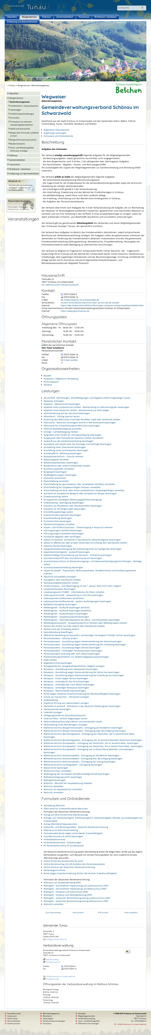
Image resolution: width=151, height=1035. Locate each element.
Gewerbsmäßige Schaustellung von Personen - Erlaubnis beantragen (78, 555)
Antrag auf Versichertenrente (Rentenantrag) (66, 814)
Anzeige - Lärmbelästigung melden (61, 431)
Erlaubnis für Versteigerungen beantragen (65, 508)
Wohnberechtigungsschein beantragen (63, 777)
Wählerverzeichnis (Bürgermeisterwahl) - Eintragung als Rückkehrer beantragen (83, 727)
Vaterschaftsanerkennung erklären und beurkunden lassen (73, 721)
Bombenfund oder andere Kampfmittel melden (67, 465)
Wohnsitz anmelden (53, 792)
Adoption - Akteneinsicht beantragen (62, 404)
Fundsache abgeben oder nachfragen (62, 536)
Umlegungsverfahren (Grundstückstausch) (65, 715)
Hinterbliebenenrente (54, 839)
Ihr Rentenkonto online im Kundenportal (64, 845)
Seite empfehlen (131, 912)
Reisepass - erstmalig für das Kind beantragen (67, 681)
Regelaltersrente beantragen (58, 663)
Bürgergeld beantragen (55, 471)
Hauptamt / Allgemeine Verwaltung (61, 378)
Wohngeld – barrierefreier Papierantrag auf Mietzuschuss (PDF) (75, 888)
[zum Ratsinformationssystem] (21, 212)
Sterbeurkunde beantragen (57, 709)
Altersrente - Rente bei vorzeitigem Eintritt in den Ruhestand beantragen (80, 422)
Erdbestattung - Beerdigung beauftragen (64, 502)
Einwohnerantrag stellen (56, 496)
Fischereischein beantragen (57, 521)
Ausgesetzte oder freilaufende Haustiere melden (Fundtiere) (73, 438)
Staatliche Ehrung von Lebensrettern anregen (66, 703)
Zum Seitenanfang (53, 912)
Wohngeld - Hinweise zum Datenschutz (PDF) (66, 891)
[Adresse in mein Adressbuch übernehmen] (129, 953)
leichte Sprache (13, 1023)
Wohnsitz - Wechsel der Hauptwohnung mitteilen (68, 783)
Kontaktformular (52, 979)
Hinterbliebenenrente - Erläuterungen (62, 842)
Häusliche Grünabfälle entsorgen (60, 576)
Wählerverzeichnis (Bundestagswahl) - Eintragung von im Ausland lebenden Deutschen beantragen (93, 740)
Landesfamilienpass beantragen (60, 589)
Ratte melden (50, 659)
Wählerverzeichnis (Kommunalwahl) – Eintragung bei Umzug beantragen (80, 761)
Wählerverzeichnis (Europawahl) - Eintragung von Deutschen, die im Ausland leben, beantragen (91, 743)
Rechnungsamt (51, 381)
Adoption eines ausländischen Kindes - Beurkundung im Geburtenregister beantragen (86, 407)
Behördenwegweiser (20, 102)
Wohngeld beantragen (55, 780)
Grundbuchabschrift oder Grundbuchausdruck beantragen (73, 558)
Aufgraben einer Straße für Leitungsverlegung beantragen (72, 434)
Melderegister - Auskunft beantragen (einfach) (67, 607)
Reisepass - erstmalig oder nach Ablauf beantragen (69, 684)
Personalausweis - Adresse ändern (61, 638)
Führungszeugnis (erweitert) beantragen (64, 533)
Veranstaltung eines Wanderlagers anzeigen (65, 724)
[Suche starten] (142, 7)
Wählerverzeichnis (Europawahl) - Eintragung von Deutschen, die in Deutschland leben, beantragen (93, 746)
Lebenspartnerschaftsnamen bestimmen (64, 598)
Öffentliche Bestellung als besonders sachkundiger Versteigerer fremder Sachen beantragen (89, 635)
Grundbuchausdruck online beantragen (63, 836)
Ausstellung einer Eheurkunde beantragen (65, 447)
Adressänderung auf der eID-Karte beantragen (67, 413)
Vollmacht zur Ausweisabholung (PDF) (62, 882)
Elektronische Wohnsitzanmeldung (61, 830)
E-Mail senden (71, 360)
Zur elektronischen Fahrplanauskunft (60, 284)
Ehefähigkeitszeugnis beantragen (60, 475)
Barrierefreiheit (13, 1021)
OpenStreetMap (52, 959)
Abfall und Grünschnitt (20, 129)
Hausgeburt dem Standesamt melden (62, 579)
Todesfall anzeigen (53, 712)
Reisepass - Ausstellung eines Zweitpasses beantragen (71, 669)
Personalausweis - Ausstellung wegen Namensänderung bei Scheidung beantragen (85, 644)
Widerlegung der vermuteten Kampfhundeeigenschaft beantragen (77, 774)
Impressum (12, 1016)
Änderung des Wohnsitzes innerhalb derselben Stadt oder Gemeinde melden (82, 419)
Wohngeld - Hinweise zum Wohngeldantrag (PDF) (68, 894)
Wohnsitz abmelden (53, 786)
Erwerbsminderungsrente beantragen (62, 515)
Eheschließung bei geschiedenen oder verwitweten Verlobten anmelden (79, 484)
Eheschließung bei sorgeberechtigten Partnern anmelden (72, 487)
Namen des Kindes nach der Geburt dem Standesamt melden (74, 626)
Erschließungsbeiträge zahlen (58, 512)
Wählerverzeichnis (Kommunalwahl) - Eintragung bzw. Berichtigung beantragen (83, 758)
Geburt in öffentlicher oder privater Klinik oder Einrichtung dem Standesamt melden (85, 542)
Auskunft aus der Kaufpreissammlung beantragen (68, 441)
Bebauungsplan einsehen (56, 459)
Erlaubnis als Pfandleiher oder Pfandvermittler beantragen (73, 505)
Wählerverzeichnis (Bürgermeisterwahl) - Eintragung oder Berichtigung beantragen (85, 730)
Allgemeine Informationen (56, 129)
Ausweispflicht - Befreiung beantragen (63, 453)
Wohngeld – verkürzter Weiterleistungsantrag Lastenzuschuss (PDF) (77, 898)
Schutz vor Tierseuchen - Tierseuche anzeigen (66, 696)
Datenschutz (12, 1018)
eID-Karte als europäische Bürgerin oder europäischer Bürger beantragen (80, 493)
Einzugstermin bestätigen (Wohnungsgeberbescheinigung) (73, 499)
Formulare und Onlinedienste (58, 136)
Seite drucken (78, 912)
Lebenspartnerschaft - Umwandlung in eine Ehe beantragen (73, 595)
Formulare (14, 118)
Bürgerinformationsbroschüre (23, 140)
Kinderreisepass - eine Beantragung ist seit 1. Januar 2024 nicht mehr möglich (82, 586)
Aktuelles (12, 17)
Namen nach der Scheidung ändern (61, 629)
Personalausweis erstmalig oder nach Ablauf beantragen (72, 653)
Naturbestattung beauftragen (58, 632)
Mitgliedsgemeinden (86, 1016)
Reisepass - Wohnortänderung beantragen (65, 690)
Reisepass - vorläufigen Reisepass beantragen (66, 687)
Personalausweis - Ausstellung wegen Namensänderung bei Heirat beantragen (83, 641)
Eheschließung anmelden (56, 481)
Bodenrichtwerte (17, 144)
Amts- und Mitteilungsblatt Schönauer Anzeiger (22, 149)
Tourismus (83, 17)
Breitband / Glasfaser (105, 17)
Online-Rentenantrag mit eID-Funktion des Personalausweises (74, 864)
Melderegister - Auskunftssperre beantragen (66, 613)
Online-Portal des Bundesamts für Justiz (63, 861)
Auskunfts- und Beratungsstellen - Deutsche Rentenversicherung (76, 827)
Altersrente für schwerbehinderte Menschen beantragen (72, 425)
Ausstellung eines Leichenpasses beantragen (66, 450)
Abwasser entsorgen (54, 401)
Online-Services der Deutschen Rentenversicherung (69, 867)
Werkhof (48, 384)
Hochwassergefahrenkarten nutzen (61, 582)
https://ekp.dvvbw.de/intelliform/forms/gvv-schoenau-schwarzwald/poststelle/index (102, 305)
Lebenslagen (15, 110)
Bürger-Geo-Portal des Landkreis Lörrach (24, 134)
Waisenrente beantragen (56, 767)
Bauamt (47, 375)
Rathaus (46, 17)
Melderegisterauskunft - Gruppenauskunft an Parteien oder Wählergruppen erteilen (85, 622)
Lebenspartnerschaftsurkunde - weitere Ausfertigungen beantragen (77, 601)
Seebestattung (51, 700)
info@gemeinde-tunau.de (56, 939)
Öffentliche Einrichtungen (88, 1023)
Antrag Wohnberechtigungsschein (60, 824)
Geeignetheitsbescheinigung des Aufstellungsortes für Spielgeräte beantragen (83, 549)
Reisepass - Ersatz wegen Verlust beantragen (66, 678)
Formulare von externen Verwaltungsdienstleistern (21, 123)
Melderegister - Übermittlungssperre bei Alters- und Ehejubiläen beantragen (82, 619)
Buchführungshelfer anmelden (59, 468)
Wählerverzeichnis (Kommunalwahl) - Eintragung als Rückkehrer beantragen (81, 755)
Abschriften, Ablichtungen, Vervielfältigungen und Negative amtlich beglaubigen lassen (87, 397)
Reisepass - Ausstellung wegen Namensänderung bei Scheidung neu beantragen (84, 675)
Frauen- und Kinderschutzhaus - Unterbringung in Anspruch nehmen (78, 527)
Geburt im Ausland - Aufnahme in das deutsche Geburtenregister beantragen (82, 539)
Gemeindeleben (64, 17)
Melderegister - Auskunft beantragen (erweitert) (67, 610)
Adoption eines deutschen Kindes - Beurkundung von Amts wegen (76, 410)
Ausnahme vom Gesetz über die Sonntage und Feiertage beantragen (77, 444)
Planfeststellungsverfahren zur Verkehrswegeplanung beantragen (76, 656)
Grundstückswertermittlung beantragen (63, 567)
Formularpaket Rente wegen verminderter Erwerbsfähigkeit (73, 833)
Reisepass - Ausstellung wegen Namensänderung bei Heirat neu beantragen (82, 672)
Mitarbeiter (47, 1016)
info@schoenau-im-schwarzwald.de (81, 299)
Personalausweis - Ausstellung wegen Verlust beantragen (72, 647)
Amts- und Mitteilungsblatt (89, 1021)
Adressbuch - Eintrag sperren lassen (62, 416)
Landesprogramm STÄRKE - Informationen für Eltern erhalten (74, 592)
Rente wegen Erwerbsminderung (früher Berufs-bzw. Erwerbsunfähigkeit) (80, 873)
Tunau (12, 85)
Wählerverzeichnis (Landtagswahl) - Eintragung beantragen (73, 764)
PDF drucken (103, 912)
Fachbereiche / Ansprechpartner (24, 106)
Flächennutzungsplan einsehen (59, 524)
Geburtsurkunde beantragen (58, 545)
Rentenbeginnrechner (54, 870)
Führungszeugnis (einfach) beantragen (63, 530)
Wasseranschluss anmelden (57, 770)
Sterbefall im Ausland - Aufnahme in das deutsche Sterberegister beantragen (82, 706)
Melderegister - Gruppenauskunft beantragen (66, 616)
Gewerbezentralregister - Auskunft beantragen (67, 552)
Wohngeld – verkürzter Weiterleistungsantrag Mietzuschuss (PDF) (76, 901)
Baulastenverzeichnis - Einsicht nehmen (63, 456)
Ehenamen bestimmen (55, 478)
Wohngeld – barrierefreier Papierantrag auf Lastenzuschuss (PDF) (76, 885)
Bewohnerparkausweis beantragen (61, 462)
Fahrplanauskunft (53, 962)
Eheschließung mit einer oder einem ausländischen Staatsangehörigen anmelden (84, 490)
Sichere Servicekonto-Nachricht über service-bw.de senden (90, 302)
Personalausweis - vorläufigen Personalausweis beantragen (73, 650)
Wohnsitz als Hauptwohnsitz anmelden (63, 789)
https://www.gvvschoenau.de (75, 311)
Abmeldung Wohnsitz (54, 805)
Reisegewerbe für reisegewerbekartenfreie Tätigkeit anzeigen (74, 666)
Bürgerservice (29, 17)
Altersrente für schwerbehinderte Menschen (66, 808)
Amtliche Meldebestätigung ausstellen (63, 428)
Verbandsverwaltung (86, 1018)
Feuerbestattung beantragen (58, 518)
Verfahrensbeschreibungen (22, 114)
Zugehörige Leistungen (55, 133)
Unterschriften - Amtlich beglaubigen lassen (65, 718)
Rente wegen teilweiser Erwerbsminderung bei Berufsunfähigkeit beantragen (82, 693)
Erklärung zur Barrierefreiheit (22, 22)
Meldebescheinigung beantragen (60, 604)
